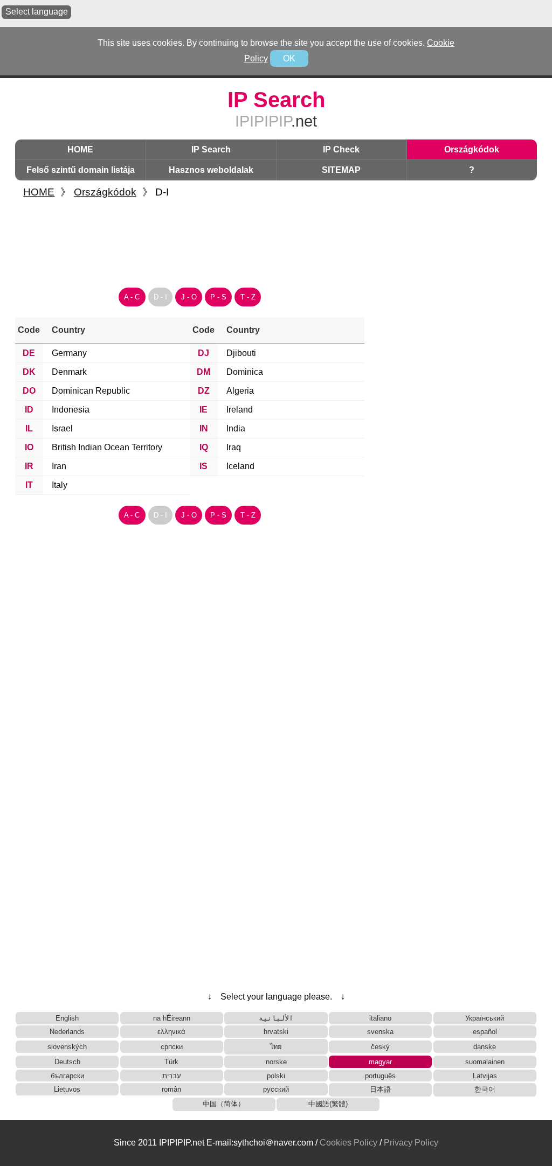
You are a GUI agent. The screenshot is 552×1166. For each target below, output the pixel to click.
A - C (132, 297)
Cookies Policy (348, 1142)
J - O (189, 297)
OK (289, 58)
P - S (218, 297)
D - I (160, 297)
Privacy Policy (411, 1142)
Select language (36, 11)
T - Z (248, 297)
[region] (276, 239)
